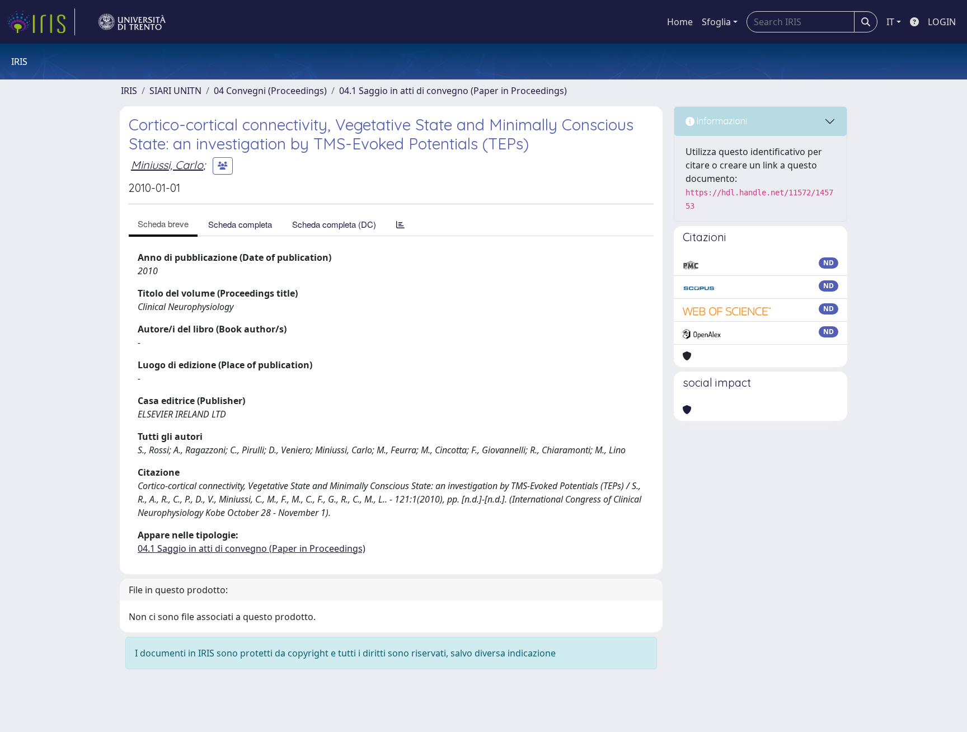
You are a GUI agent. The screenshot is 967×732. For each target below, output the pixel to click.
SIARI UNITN (175, 91)
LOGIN (942, 22)
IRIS (129, 91)
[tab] (400, 224)
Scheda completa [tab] (240, 224)
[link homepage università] (132, 21)
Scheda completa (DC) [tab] (334, 224)
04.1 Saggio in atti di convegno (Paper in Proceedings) (453, 91)
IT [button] (890, 22)
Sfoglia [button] (716, 22)
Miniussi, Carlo (167, 165)
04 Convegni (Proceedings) (270, 91)
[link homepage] (41, 21)
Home (680, 22)
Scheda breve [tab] (163, 223)
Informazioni (720, 120)
